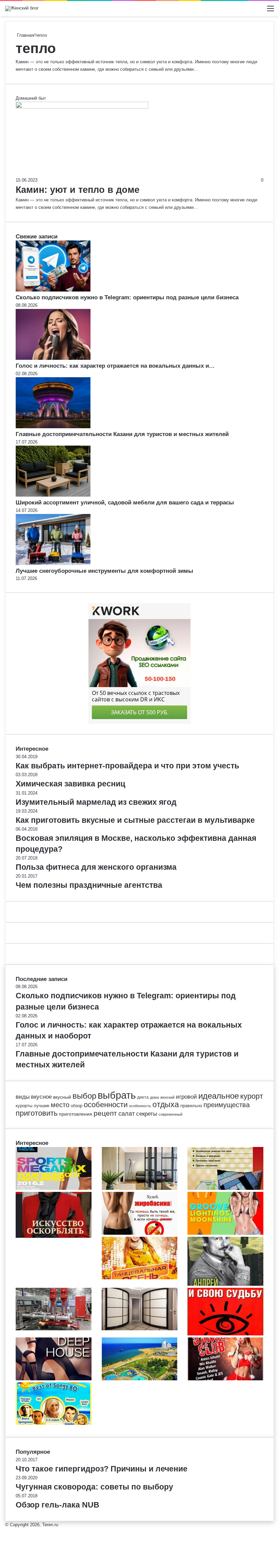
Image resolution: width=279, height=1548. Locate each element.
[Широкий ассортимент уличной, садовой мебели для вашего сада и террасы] (53, 495)
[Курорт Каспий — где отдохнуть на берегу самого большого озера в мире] (140, 1378)
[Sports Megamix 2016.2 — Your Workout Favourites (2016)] (54, 1188)
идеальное (218, 1095)
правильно (191, 1105)
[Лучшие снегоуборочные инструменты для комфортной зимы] (53, 563)
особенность (140, 1106)
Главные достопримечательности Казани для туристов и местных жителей (122, 434)
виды (23, 1097)
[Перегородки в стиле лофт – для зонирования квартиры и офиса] (140, 1188)
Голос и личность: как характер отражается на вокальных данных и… (115, 366)
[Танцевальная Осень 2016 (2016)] (140, 1277)
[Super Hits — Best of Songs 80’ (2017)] (54, 1423)
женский (167, 1097)
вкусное (41, 1097)
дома (154, 1097)
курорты (24, 1105)
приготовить (37, 1113)
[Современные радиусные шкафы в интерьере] (140, 1328)
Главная (25, 35)
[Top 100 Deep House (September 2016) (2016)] (54, 1378)
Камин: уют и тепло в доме (78, 190)
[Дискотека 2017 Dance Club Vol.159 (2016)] (225, 1378)
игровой (186, 1097)
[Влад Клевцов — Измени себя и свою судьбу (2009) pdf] (225, 1333)
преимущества (226, 1105)
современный (170, 1114)
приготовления (75, 1114)
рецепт (105, 1113)
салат (126, 1113)
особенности (106, 1104)
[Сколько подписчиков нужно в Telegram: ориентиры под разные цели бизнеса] (53, 290)
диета (143, 1097)
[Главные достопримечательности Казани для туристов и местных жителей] (53, 426)
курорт (251, 1096)
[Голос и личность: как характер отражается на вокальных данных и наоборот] (53, 358)
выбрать (117, 1095)
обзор (76, 1105)
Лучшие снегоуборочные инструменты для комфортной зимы (104, 571)
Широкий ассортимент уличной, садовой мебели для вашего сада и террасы (125, 502)
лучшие (41, 1105)
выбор (84, 1096)
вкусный (62, 1097)
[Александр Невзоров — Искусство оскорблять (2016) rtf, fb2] (54, 1236)
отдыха (165, 1104)
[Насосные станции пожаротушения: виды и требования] (54, 1328)
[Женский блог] (22, 8)
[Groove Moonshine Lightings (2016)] (225, 1233)
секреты (146, 1114)
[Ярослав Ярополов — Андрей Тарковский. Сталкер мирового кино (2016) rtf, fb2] (225, 1284)
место (60, 1105)
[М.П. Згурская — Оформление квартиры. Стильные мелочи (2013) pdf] (225, 1188)
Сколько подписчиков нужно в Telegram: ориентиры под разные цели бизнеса (127, 297)
